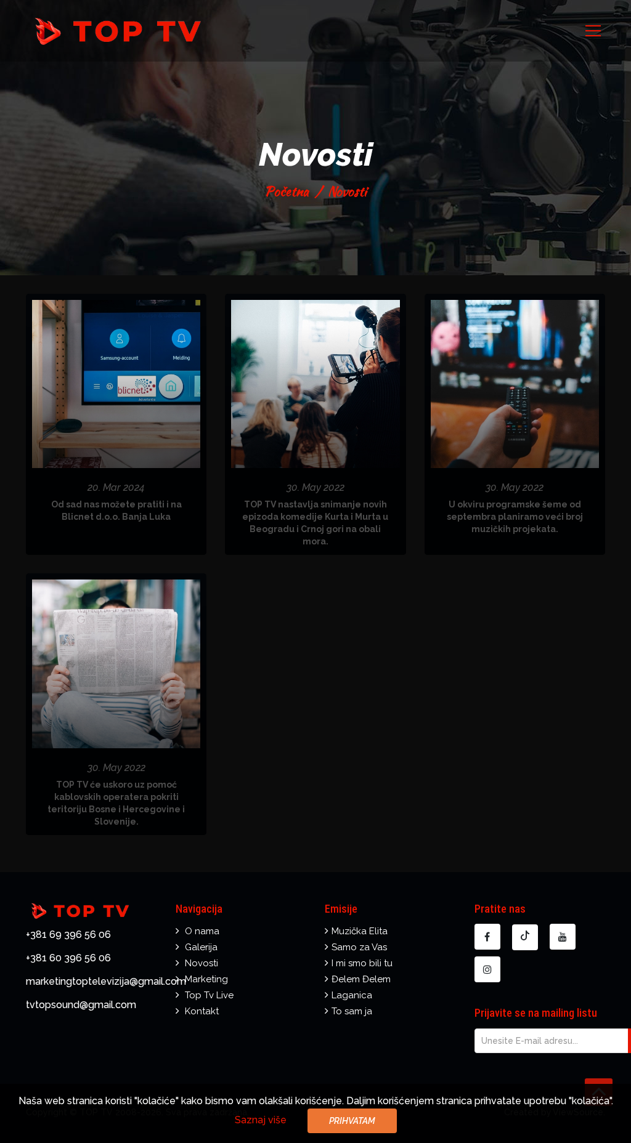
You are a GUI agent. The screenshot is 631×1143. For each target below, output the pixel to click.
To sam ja (352, 1011)
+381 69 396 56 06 (68, 934)
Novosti (201, 963)
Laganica (352, 995)
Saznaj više (261, 1120)
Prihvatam (352, 1121)
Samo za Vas (359, 947)
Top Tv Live (209, 995)
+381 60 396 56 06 (68, 958)
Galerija (201, 947)
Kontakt (202, 1011)
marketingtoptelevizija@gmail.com (106, 981)
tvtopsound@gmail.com (81, 1005)
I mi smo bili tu (362, 963)
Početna (286, 191)
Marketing (206, 979)
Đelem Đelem (361, 979)
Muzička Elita (360, 931)
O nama (202, 931)
